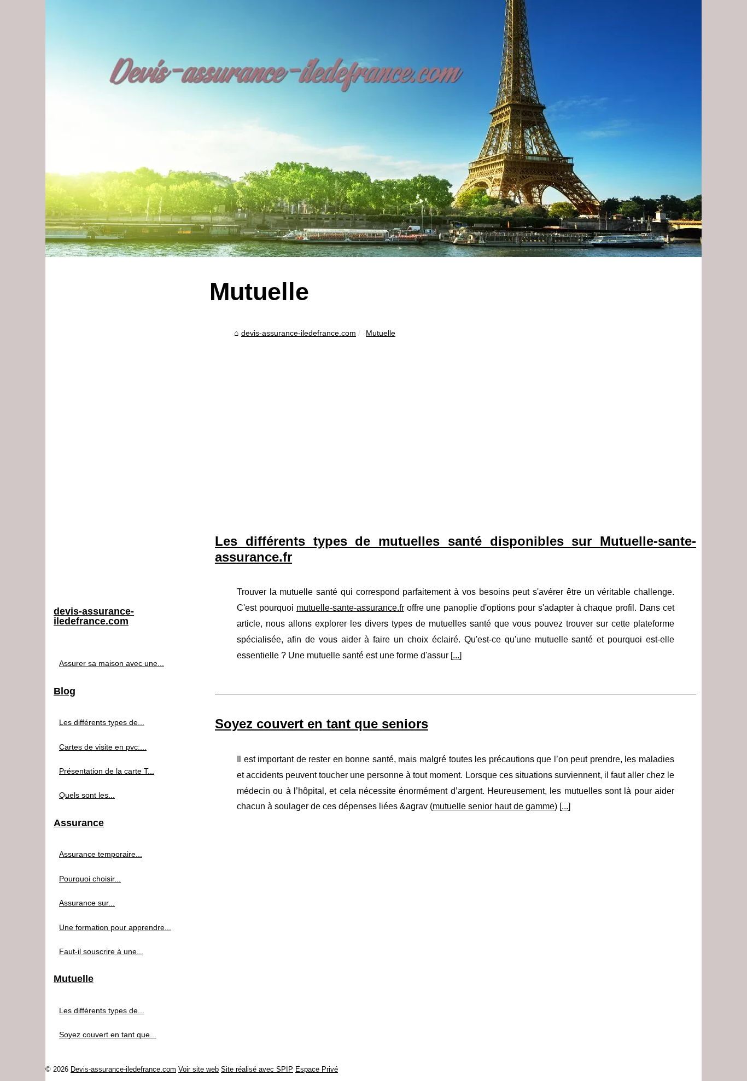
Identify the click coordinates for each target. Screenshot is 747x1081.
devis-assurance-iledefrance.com (298, 333)
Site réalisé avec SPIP (257, 1069)
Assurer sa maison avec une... (111, 663)
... (456, 655)
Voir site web (198, 1069)
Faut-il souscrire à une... (101, 951)
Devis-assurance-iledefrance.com (123, 1069)
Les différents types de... (101, 722)
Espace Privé (316, 1069)
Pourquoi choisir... (90, 878)
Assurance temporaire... (100, 854)
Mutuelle (380, 333)
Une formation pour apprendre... (115, 927)
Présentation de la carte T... (106, 771)
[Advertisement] (455, 424)
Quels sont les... (87, 795)
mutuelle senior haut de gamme (494, 806)
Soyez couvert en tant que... (107, 1034)
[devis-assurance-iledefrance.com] (373, 128)
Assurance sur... (87, 902)
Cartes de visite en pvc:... (103, 747)
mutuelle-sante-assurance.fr (350, 607)
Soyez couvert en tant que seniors (321, 723)
